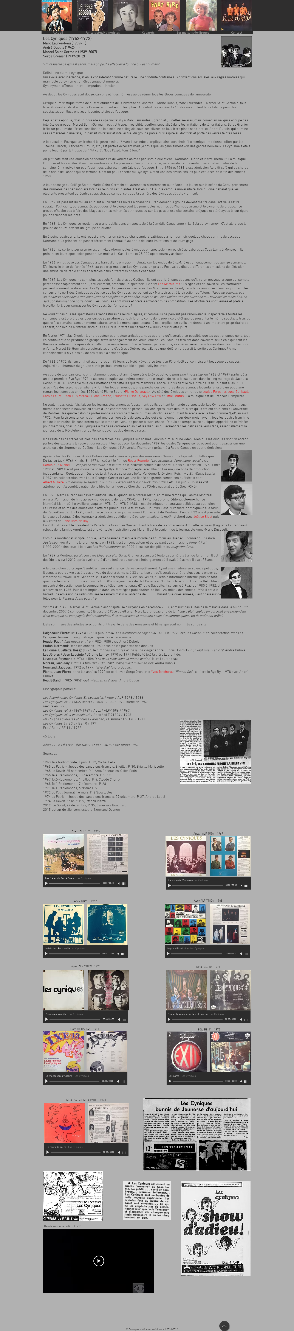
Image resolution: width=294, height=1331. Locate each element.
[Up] (224, 1326)
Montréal (205, 495)
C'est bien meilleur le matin (152, 517)
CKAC (131, 499)
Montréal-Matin (144, 495)
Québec (131, 525)
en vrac (48, 499)
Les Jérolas (51, 655)
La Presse (50, 508)
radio (214, 508)
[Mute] (119, 883)
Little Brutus (175, 396)
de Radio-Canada (55, 512)
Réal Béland (52, 680)
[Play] (47, 883)
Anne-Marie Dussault (211, 530)
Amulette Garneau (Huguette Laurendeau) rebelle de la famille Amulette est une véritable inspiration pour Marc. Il (145, 527)
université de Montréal (161, 512)
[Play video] (98, 1261)
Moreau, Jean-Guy (56, 663)
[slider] (124, 883)
